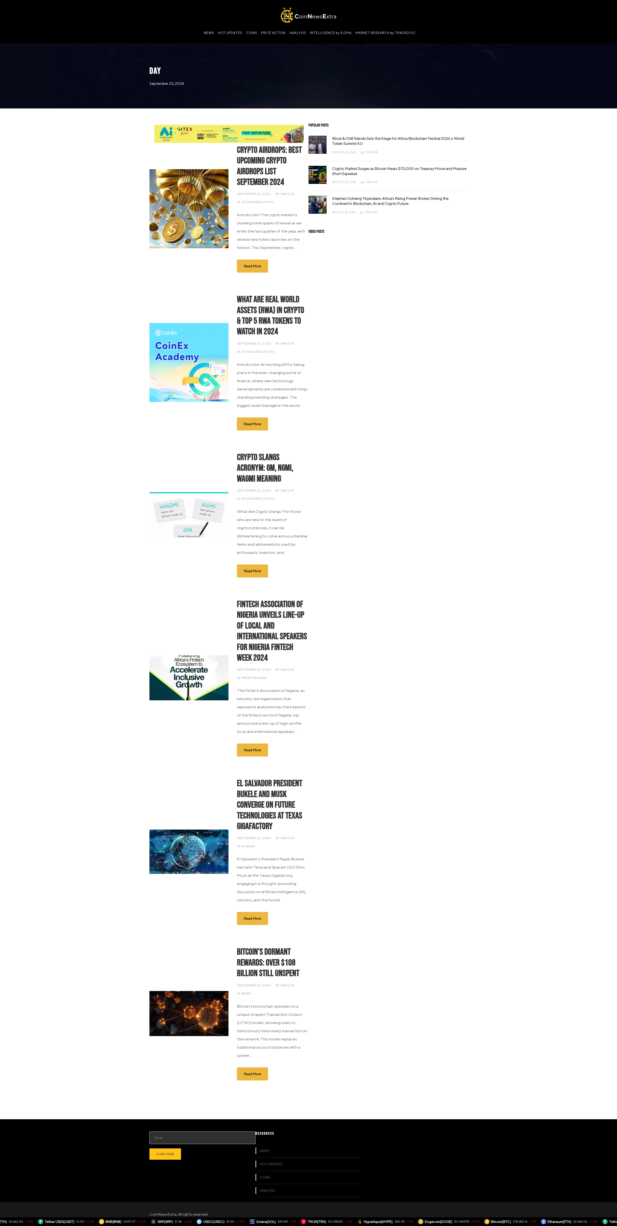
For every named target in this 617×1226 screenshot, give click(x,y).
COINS (251, 33)
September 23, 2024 (254, 194)
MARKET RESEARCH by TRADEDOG (385, 33)
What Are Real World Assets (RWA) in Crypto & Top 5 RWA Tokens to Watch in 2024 (270, 315)
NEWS (209, 33)
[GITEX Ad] (229, 133)
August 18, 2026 (343, 212)
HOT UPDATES (230, 33)
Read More (252, 266)
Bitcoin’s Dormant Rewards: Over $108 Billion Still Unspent (268, 963)
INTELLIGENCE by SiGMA (331, 33)
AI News (248, 846)
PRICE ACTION (273, 33)
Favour (287, 194)
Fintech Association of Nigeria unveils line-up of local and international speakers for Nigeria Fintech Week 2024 (272, 631)
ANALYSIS (297, 33)
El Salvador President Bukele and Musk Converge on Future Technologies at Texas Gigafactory (269, 805)
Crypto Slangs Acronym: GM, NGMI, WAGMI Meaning (265, 468)
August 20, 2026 (344, 152)
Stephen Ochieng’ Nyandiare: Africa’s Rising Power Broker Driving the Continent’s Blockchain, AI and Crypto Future (390, 201)
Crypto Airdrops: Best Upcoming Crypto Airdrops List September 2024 (269, 166)
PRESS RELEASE (254, 678)
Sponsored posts (258, 202)
